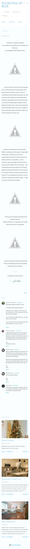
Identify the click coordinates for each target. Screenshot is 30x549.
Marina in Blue (9, 385)
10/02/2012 (15, 385)
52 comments (9, 536)
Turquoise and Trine (10, 330)
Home (3, 22)
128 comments (10, 494)
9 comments (9, 451)
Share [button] (25, 292)
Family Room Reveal (8, 522)
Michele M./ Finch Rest (11, 302)
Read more (25, 451)
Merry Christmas (8, 440)
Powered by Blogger (16, 545)
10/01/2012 (19, 302)
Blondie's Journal (9, 349)
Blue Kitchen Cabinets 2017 (11, 479)
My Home (12, 22)
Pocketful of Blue (12, 4)
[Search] (24, 2)
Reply (7, 327)
